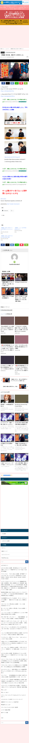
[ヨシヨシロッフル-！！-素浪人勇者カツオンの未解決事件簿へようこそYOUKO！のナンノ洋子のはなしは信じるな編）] (14, 671)
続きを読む (3, 198)
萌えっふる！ (4, 689)
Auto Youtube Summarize (13, 203)
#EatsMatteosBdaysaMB (11, 52)
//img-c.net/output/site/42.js (7, 91)
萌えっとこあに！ (5, 692)
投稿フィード (4, 551)
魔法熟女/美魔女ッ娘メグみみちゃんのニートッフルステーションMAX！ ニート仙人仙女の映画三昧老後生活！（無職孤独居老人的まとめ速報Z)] (14, 594)
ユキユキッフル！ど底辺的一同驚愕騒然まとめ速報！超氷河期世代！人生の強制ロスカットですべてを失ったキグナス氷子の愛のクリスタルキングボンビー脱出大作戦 (14, 681)
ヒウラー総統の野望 (5, 709)
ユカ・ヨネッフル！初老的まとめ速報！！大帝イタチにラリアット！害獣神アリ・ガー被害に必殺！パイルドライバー (14, 649)
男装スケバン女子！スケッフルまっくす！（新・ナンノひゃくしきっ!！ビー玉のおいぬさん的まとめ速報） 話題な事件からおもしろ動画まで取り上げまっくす (14, 623)
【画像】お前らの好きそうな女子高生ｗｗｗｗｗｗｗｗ (7, 229)
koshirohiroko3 (14, 264)
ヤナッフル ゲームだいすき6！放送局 (9, 707)
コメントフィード (5, 554)
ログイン (3, 547)
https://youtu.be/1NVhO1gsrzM (12, 157)
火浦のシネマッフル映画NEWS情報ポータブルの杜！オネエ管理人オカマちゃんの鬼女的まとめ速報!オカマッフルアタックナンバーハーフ (14, 643)
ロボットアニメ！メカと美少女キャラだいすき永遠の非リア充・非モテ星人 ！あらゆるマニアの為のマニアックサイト (14, 629)
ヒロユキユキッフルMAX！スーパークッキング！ (12, 699)
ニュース (2, 52)
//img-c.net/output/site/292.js (8, 96)
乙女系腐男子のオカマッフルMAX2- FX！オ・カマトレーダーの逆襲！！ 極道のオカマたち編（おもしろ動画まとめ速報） (14, 600)
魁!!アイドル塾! (4, 712)
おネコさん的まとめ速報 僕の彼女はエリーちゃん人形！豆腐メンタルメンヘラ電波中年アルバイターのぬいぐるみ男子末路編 (14, 569)
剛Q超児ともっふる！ (6, 704)
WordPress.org (5, 557)
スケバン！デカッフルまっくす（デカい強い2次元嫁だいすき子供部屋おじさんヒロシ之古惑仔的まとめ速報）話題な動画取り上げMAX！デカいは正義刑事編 (14, 661)
